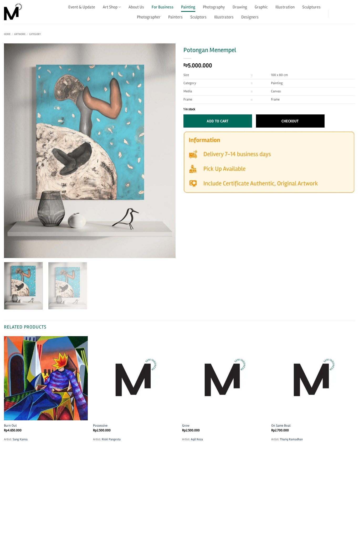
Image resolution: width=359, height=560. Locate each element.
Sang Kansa (20, 439)
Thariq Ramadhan (291, 439)
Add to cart (218, 121)
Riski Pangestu (111, 439)
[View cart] (351, 12)
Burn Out (10, 425)
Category (35, 34)
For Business (162, 7)
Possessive (100, 425)
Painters (175, 17)
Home (7, 34)
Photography (214, 7)
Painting (188, 7)
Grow (185, 425)
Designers (250, 17)
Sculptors (198, 17)
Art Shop (110, 7)
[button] (337, 12)
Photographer (149, 17)
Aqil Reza (197, 439)
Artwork (19, 34)
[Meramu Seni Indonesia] (30, 12)
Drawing (240, 7)
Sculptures (311, 7)
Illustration (285, 7)
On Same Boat (281, 425)
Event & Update (81, 7)
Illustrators (224, 17)
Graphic (261, 7)
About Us (136, 7)
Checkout (290, 121)
